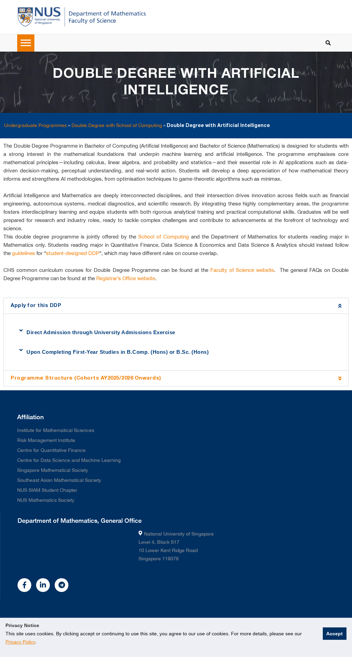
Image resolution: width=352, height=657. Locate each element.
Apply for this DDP (36, 305)
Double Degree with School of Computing (117, 125)
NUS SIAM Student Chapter (47, 490)
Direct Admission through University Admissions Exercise (100, 332)
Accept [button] (334, 633)
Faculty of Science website (242, 270)
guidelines (23, 253)
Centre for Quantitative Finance (51, 450)
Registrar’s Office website (125, 278)
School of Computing (163, 237)
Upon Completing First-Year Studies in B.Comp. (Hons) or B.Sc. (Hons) (117, 352)
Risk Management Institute (46, 440)
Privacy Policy (20, 642)
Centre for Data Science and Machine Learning (69, 460)
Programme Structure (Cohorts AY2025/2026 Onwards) (86, 378)
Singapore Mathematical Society (52, 470)
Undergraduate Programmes (35, 125)
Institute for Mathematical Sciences (55, 430)
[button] (176, 306)
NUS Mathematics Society (45, 500)
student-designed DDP (72, 253)
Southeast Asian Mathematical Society (59, 480)
